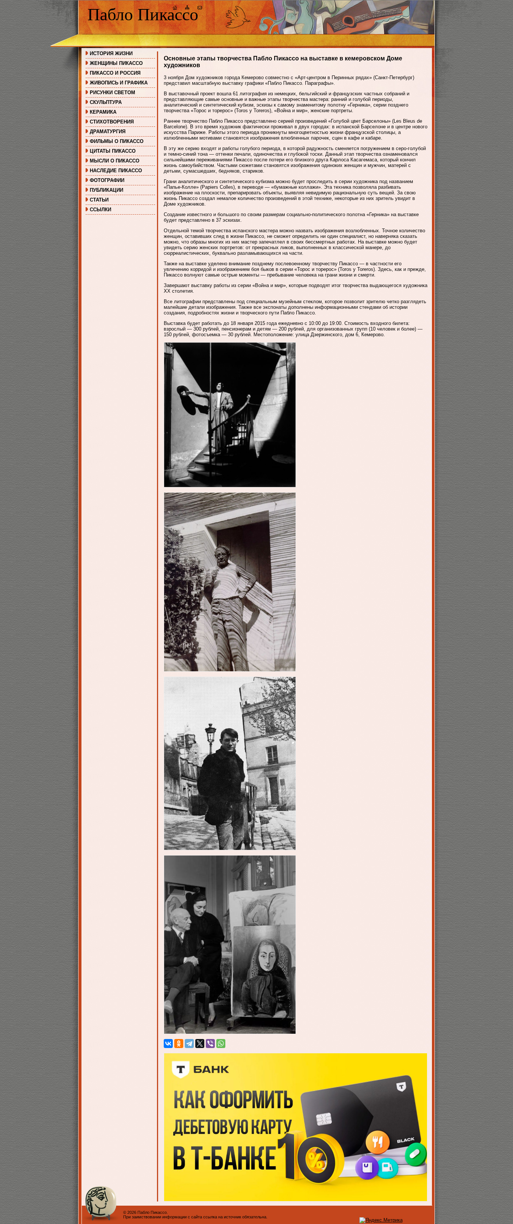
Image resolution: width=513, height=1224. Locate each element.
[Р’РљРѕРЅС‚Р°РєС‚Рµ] (168, 1043)
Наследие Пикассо (116, 170)
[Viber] (210, 1043)
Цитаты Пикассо (113, 151)
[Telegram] (189, 1043)
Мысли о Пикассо (114, 161)
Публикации (106, 190)
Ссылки (100, 209)
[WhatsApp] (220, 1043)
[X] (199, 1043)
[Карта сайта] (187, 8)
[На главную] (175, 8)
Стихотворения (112, 122)
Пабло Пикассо (143, 14)
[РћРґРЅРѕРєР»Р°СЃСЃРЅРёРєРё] (178, 1043)
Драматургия (107, 131)
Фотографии (107, 180)
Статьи (99, 200)
